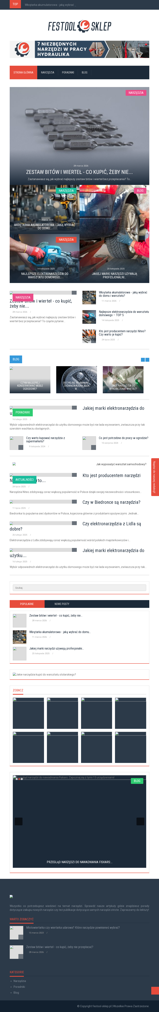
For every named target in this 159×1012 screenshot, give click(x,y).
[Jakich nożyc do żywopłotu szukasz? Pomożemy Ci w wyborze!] (130, 713)
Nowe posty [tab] (62, 604)
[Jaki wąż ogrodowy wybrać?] (28, 713)
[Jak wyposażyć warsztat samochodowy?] (79, 464)
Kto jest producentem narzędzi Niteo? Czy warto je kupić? (122, 332)
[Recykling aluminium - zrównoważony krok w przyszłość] (62, 713)
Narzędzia (47, 72)
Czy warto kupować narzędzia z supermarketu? (45, 439)
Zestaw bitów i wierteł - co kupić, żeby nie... (41, 303)
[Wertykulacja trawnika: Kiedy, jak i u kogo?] (62, 747)
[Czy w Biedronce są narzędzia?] (28, 747)
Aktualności (25, 479)
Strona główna (23, 72)
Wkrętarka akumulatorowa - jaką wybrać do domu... (56, 4)
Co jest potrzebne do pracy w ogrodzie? (123, 438)
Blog (84, 72)
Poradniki (68, 72)
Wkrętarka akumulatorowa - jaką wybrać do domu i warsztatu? (123, 294)
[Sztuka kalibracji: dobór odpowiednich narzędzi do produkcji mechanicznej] (96, 713)
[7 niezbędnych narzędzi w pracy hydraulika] (79, 49)
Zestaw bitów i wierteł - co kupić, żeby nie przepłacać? (59, 947)
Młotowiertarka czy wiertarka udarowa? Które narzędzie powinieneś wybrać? (73, 927)
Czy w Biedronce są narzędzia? (111, 502)
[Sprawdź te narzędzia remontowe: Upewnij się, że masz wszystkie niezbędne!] (130, 747)
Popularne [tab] (27, 604)
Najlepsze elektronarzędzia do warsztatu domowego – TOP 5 (124, 313)
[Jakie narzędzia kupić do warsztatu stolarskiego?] (79, 674)
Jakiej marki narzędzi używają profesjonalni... (56, 648)
